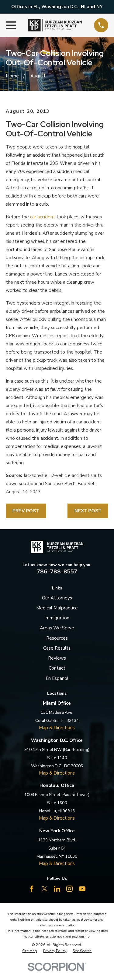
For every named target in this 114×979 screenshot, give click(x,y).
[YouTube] (82, 889)
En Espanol (57, 678)
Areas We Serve (57, 628)
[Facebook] (32, 889)
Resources (57, 638)
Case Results (57, 648)
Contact (57, 668)
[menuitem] (29, 951)
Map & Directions (57, 728)
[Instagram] (69, 889)
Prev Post (25, 511)
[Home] (55, 25)
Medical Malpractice (57, 608)
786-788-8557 (56, 571)
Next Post (88, 511)
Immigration (56, 618)
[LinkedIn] (57, 889)
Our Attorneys (57, 598)
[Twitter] (44, 889)
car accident (42, 217)
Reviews (57, 658)
